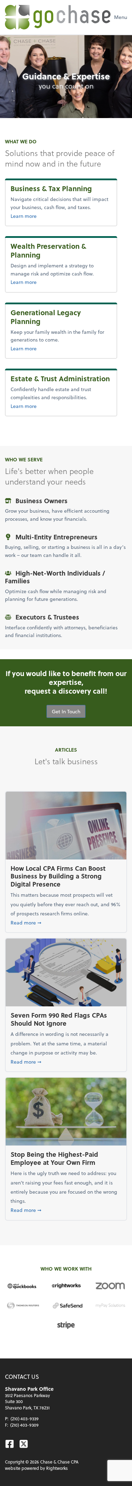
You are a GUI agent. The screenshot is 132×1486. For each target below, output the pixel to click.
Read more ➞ (66, 922)
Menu (120, 17)
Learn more (61, 216)
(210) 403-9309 (24, 1425)
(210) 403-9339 (25, 1418)
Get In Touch (66, 711)
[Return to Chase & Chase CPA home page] (58, 17)
